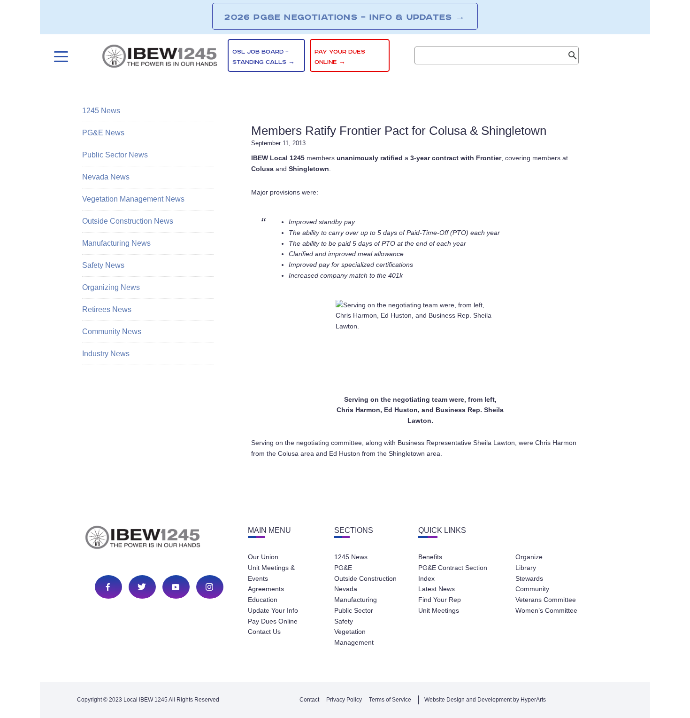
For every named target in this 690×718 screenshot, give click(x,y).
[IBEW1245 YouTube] (175, 587)
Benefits (430, 557)
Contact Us (264, 631)
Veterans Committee (545, 599)
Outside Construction (365, 578)
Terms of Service (390, 699)
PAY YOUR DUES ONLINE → (339, 57)
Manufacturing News (116, 243)
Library (525, 567)
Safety (343, 621)
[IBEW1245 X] (141, 587)
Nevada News (106, 177)
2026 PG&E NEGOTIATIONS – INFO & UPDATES (344, 17)
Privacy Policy (344, 699)
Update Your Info (273, 610)
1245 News (101, 111)
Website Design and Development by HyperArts (485, 699)
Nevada (345, 589)
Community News (111, 332)
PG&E (343, 567)
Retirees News (106, 309)
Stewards (529, 578)
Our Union (263, 557)
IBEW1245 (159, 58)
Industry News (106, 354)
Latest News (436, 589)
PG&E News (103, 133)
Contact (309, 699)
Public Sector (353, 610)
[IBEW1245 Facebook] (108, 587)
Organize (529, 557)
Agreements (266, 589)
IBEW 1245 (159, 539)
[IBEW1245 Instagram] (209, 587)
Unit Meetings (438, 610)
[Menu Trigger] (60, 57)
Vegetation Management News (133, 199)
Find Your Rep (439, 599)
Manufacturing (355, 599)
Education (262, 599)
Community (532, 589)
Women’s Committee (546, 610)
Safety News (103, 265)
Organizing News (111, 287)
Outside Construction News (127, 221)
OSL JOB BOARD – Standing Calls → (263, 57)
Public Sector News (115, 155)
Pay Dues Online (273, 621)
